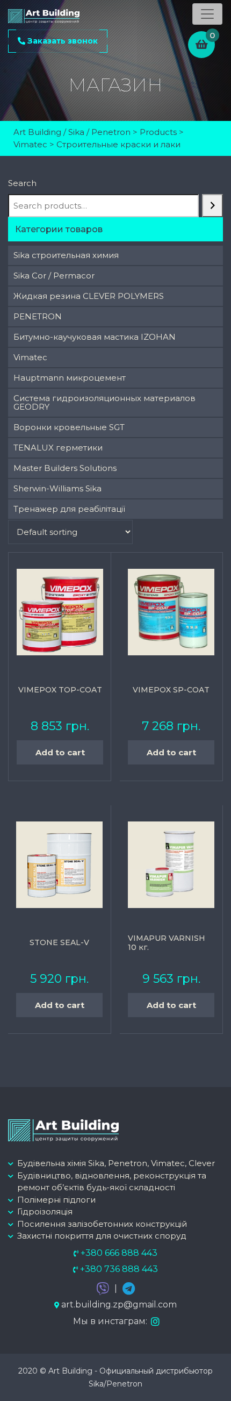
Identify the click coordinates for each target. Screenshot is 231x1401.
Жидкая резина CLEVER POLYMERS (88, 296)
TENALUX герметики (58, 447)
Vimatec (30, 357)
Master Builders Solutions (65, 468)
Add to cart (60, 752)
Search (22, 183)
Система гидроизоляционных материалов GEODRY (104, 402)
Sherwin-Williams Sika (57, 488)
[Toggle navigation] (207, 14)
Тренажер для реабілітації (69, 509)
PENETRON (37, 316)
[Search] (212, 205)
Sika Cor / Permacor (54, 275)
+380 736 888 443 (118, 1269)
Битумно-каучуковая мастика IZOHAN (94, 337)
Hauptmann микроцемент (69, 378)
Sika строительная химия (66, 255)
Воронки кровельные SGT (69, 427)
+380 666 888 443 (117, 1253)
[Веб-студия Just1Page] (204, 1373)
